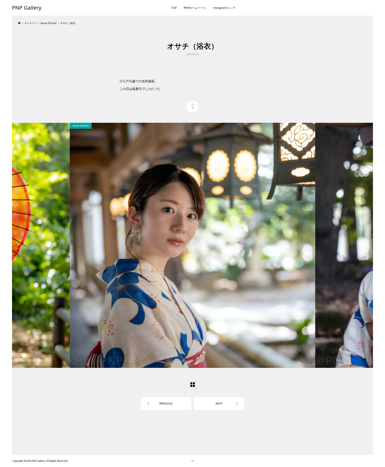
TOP (174, 8)
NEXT (219, 403)
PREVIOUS (166, 403)
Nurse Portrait (81, 125)
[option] (192, 245)
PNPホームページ (195, 8)
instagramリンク (224, 8)
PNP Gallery (26, 7)
